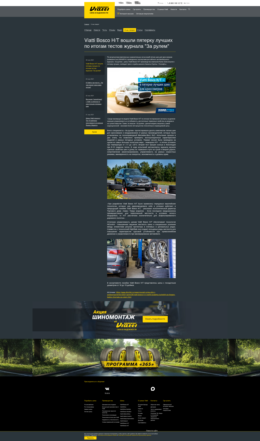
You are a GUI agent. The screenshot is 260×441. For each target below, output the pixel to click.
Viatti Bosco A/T (124, 425)
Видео (119, 30)
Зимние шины (88, 409)
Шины (122, 400)
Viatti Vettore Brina (125, 414)
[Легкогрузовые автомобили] (137, 2)
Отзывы (112, 30)
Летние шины (88, 411)
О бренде (88, 30)
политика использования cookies (107, 435)
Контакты (182, 9)
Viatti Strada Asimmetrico (127, 418)
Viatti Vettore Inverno (126, 416)
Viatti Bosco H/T (124, 423)
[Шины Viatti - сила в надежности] (99, 10)
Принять (90, 438)
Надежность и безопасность (110, 419)
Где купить (137, 9)
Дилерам (140, 420)
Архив (94, 132)
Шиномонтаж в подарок (109, 404)
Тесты (104, 30)
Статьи (139, 30)
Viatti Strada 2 (124, 421)
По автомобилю (88, 404)
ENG (188, 3)
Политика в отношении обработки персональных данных (134, 435)
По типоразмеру (89, 407)
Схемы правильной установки (110, 422)
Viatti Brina (123, 407)
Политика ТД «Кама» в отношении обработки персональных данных (157, 416)
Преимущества (149, 9)
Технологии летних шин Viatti (110, 417)
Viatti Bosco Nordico (125, 411)
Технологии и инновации (109, 415)
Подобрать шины (123, 9)
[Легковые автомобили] (121, 2)
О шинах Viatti (162, 9)
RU (185, 3)
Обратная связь (155, 404)
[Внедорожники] (128, 2)
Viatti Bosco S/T (124, 404)
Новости (174, 9)
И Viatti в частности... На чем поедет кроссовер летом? (94, 85)
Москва (161, 3)
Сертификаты (150, 30)
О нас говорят (129, 30)
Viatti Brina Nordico (125, 409)
